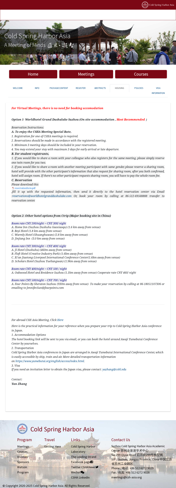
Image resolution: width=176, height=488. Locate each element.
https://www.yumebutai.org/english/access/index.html (49, 361)
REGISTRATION (26, 15)
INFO (37, 88)
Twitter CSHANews (83, 467)
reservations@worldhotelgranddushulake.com (42, 196)
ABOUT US (109, 15)
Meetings (86, 74)
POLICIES (99, 15)
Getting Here (52, 446)
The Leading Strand (83, 457)
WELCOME (18, 88)
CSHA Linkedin (80, 477)
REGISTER (81, 88)
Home (33, 74)
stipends (88, 15)
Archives (22, 457)
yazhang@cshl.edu (114, 369)
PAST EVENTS (59, 15)
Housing (119, 88)
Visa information (158, 91)
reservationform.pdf (25, 188)
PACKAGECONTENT (59, 88)
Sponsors (23, 462)
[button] (13, 42)
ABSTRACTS (100, 88)
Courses (141, 74)
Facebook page (80, 462)
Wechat (76, 472)
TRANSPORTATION (43, 15)
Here (60, 320)
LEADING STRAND (75, 15)
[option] (88, 42)
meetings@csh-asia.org (126, 477)
